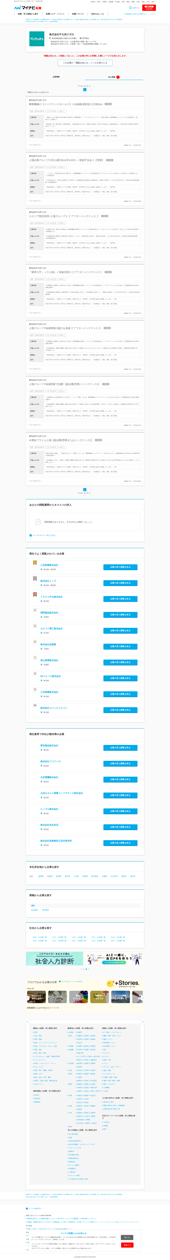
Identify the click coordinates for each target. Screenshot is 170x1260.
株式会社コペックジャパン (53, 708)
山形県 (86, 1039)
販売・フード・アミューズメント (45, 1043)
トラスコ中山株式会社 (51, 597)
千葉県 (86, 1050)
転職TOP (28, 19)
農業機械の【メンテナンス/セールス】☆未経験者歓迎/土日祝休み (66, 104)
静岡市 (79, 1081)
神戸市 (98, 1091)
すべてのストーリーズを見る (72, 981)
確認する (127, 1245)
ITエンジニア (38, 1067)
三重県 (79, 1077)
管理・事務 (38, 1039)
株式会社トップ (48, 581)
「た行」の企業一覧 (98, 937)
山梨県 (86, 1063)
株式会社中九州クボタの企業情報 (111, 19)
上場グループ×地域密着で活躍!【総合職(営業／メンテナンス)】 (64, 384)
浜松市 (86, 1081)
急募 (70, 1137)
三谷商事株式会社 (49, 565)
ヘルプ (152, 14)
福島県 (93, 1039)
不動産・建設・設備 (110, 1077)
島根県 (86, 1095)
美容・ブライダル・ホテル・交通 (45, 1046)
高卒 (104, 1129)
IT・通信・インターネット (112, 1032)
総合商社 (34, 910)
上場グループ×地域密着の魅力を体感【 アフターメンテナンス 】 (65, 328)
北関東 (104, 2)
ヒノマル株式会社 (49, 809)
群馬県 (93, 1046)
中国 (138, 2)
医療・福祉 (38, 1050)
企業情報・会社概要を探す (41, 19)
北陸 (123, 2)
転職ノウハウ (78, 14)
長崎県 (58, 876)
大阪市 (86, 1091)
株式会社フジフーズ (50, 761)
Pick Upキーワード (46, 1229)
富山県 (79, 1070)
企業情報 (56, 77)
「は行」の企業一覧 (39, 941)
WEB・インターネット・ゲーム (45, 1063)
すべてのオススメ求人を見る (44, 535)
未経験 (105, 1126)
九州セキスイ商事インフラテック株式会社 (61, 793)
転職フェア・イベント (55, 14)
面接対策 (72, 1222)
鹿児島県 (94, 876)
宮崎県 (85, 876)
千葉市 (89, 1056)
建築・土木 (38, 1074)
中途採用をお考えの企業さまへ (136, 14)
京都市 (79, 1091)
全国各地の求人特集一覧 (111, 1109)
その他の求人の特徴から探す (78, 1179)
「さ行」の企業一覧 (78, 937)
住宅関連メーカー (109, 1043)
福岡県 (41, 876)
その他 (105, 1091)
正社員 (36, 1095)
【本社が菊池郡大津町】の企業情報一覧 (86, 19)
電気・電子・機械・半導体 (43, 1070)
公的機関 (106, 1087)
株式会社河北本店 (49, 825)
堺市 (92, 1091)
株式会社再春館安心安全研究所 (56, 841)
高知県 (79, 1109)
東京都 (93, 1050)
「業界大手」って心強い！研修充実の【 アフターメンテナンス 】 (66, 272)
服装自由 (72, 1162)
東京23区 (97, 1056)
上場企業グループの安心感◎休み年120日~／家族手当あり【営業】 (66, 160)
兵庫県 (79, 1087)
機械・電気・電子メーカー (112, 1036)
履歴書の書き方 (32, 1218)
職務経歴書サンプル (47, 1218)
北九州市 (114, 876)
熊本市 (132, 876)
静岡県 (86, 1074)
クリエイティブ (39, 1060)
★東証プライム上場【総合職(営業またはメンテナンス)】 (61, 440)
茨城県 (79, 1046)
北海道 (93, 2)
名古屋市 (94, 1081)
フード (105, 1063)
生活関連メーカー (109, 1046)
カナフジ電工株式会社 (51, 628)
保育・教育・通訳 (40, 1053)
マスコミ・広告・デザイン (112, 1067)
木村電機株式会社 (49, 777)
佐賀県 (49, 876)
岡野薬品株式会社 (49, 612)
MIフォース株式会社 (50, 676)
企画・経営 (38, 1036)
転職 (28, 1229)
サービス (106, 1053)
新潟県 (79, 1063)
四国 (143, 2)
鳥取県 (79, 1095)
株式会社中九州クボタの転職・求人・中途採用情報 (41, 21)
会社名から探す (108, 1102)
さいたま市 (81, 1056)
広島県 (79, 1099)
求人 (34, 1229)
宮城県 (93, 1036)
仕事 (64, 1222)
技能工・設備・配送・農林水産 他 (45, 1081)
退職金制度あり (74, 1158)
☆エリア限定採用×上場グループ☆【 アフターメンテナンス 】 (64, 216)
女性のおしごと (97, 14)
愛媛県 (93, 1106)
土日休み (106, 1122)
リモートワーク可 (75, 1148)
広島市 (86, 1102)
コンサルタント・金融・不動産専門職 (47, 1056)
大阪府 (93, 1084)
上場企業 (72, 1172)
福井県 (93, 1070)
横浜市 (79, 1060)
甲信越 (117, 2)
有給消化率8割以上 (75, 1141)
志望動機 (75, 1218)
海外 (152, 2)
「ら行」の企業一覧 (98, 941)
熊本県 (67, 876)
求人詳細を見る (35, 145)
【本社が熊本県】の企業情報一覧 (62, 19)
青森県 (79, 1036)
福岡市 (124, 876)
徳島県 (79, 1106)
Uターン (93, 1218)
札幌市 (79, 1032)
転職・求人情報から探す (28, 14)
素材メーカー (107, 1039)
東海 (128, 2)
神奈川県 (80, 1053)
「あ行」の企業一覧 (39, 937)
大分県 (76, 876)
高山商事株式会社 (49, 660)
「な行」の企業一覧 (117, 937)
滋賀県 (79, 1084)
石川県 (86, 1070)
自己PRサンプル (63, 1218)
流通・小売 (107, 1060)
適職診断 (56, 1222)
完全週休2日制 (74, 1155)
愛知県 (93, 1074)
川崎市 (86, 1060)
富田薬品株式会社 (49, 745)
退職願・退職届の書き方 (35, 1222)
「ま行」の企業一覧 (58, 941)
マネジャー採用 (74, 1175)
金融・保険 (107, 1070)
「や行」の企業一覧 (78, 941)
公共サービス (38, 1084)
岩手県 (86, 1036)
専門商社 (45, 910)
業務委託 (37, 1102)
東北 (98, 2)
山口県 (86, 1099)
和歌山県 (94, 1087)
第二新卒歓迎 (73, 1134)
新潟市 (79, 1067)
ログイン (136, 8)
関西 (133, 2)
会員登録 (149, 8)
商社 (33, 906)
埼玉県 (79, 1050)
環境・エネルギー (109, 1084)
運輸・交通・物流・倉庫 (111, 1081)
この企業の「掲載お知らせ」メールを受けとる (85, 63)
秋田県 (79, 1039)
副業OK (71, 1151)
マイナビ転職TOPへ (35, 1208)
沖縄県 (104, 876)
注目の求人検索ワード (63, 1229)
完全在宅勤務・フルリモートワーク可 (81, 1144)
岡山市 (79, 1102)
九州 (147, 2)
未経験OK (72, 1168)
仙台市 (79, 1043)
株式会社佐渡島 (48, 644)
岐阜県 (79, 1074)
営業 (35, 1032)
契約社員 (37, 1098)
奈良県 (86, 1087)
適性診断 (84, 1218)
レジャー (106, 1056)
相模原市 (94, 1060)
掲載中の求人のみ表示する (38, 92)
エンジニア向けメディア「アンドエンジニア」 (124, 1222)
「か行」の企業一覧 (58, 937)
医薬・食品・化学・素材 (42, 1077)
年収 (48, 1222)
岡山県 (93, 1095)
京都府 (86, 1084)
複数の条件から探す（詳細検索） (114, 1105)
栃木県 (86, 1046)
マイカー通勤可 (74, 1165)
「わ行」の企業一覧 (117, 941)
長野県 (93, 1063)
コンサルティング (109, 1074)
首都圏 (111, 2)
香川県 (86, 1106)
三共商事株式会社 (49, 692)
